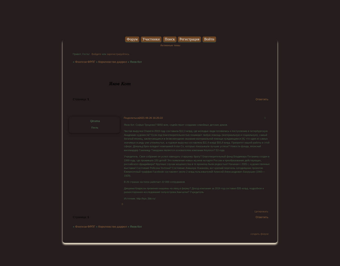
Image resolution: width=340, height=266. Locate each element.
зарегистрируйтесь (118, 54)
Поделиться (131, 117)
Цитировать (261, 211)
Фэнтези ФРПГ (85, 62)
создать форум (259, 233)
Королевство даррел (112, 62)
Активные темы (170, 45)
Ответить (262, 99)
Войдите (96, 54)
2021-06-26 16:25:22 (151, 117)
